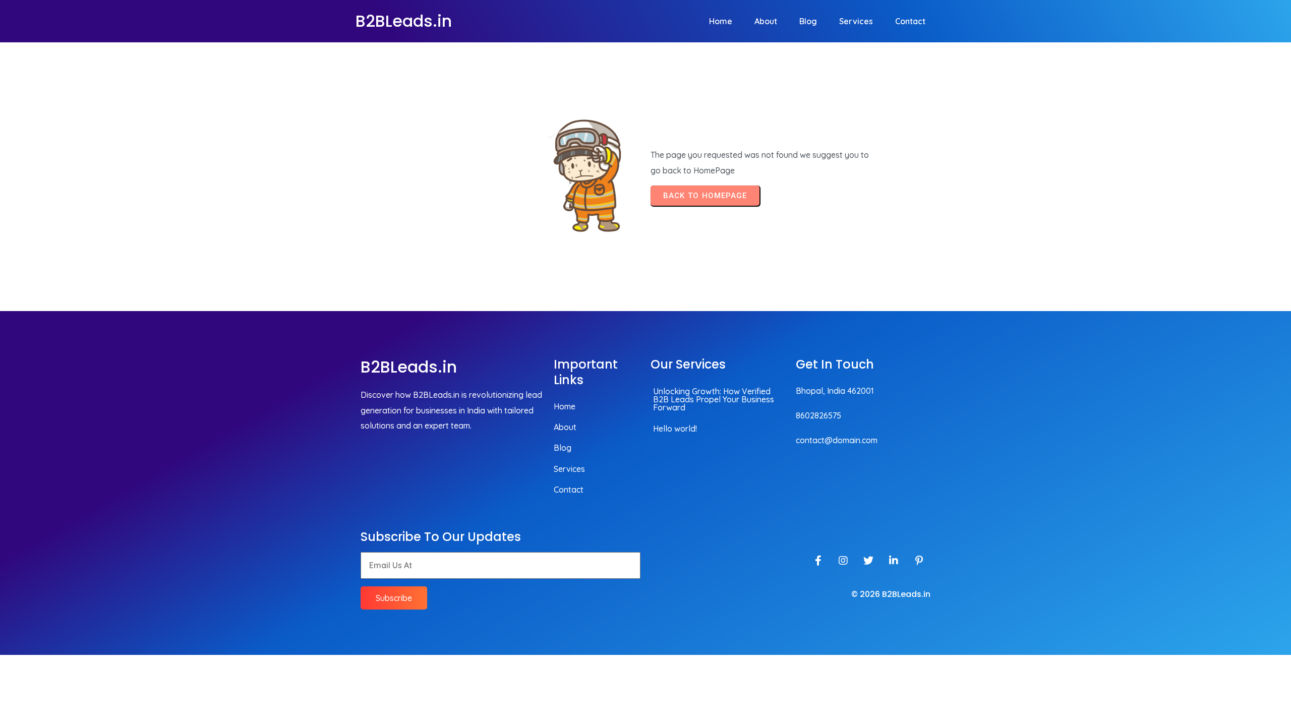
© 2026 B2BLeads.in (890, 594)
